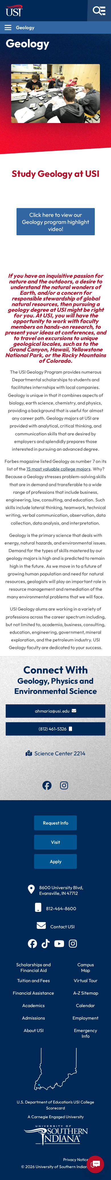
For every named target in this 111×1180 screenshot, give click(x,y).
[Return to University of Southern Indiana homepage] (55, 1135)
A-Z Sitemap (85, 993)
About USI (34, 1030)
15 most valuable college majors (58, 469)
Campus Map (85, 967)
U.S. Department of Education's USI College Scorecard (55, 1105)
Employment (85, 1018)
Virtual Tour (86, 980)
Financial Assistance (33, 993)
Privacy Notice (76, 1159)
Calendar (85, 1005)
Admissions (33, 1018)
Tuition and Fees (33, 980)
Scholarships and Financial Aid (33, 967)
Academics (33, 1005)
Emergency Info (85, 1033)
